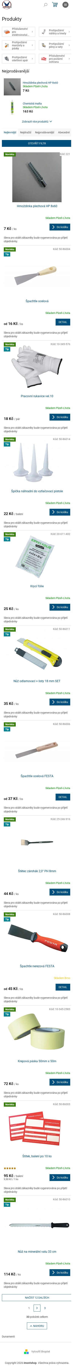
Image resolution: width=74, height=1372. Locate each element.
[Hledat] (45, 5)
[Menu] (65, 5)
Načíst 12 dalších (37, 1297)
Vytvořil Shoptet (40, 1351)
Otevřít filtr (37, 143)
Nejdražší (25, 132)
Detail (63, 322)
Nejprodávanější (44, 132)
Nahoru (38, 1325)
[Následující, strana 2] (37, 1308)
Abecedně (64, 132)
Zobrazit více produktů (35, 121)
